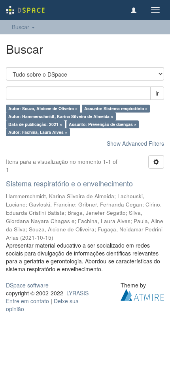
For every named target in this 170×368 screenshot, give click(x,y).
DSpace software (27, 285)
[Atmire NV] (142, 294)
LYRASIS (77, 293)
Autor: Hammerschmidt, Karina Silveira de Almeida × (60, 116)
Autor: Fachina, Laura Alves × (37, 132)
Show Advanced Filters (135, 143)
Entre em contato (27, 301)
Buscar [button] (21, 27)
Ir (157, 93)
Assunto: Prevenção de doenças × (102, 124)
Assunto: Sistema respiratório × (115, 108)
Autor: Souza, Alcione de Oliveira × (42, 108)
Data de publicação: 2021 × (35, 124)
